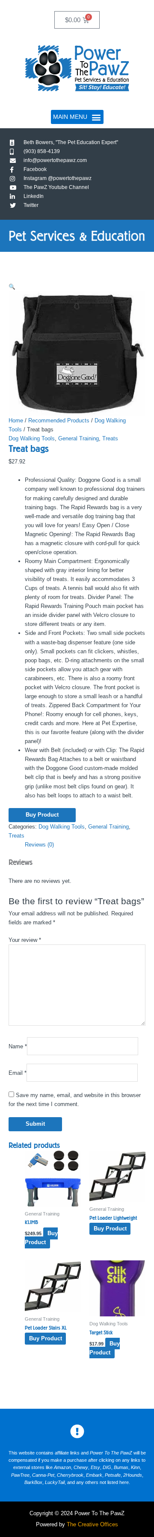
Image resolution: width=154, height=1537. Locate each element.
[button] (77, 117)
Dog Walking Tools (32, 438)
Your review (25, 940)
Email (18, 1073)
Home (16, 420)
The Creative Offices (92, 1524)
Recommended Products (58, 420)
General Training (78, 438)
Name (18, 1046)
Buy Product (42, 814)
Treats (110, 438)
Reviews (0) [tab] (39, 844)
